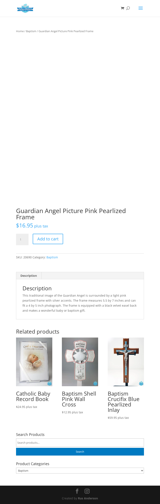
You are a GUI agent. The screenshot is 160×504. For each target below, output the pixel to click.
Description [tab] (28, 276)
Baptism (31, 31)
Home (20, 31)
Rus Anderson (88, 498)
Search (80, 451)
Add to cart (48, 239)
